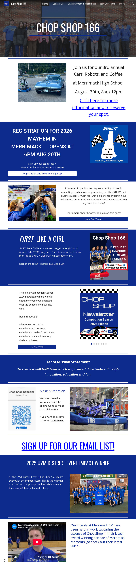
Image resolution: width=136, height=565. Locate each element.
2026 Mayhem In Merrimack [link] (82, 3)
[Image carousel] (99, 317)
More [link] (122, 3)
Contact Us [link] (58, 3)
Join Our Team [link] (107, 3)
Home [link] (45, 3)
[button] (133, 4)
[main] (67, 28)
